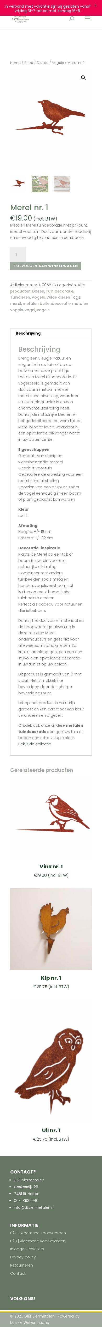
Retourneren (21, 1265)
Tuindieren (20, 297)
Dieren (42, 62)
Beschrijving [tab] (28, 333)
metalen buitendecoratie (47, 303)
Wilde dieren (58, 297)
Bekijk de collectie (34, 744)
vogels (43, 309)
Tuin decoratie (59, 291)
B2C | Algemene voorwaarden (38, 1233)
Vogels (58, 62)
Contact (18, 1273)
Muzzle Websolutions (29, 1322)
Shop (28, 62)
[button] (83, 78)
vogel (30, 309)
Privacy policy (23, 1257)
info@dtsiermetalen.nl (34, 1207)
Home (15, 62)
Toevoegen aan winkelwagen (46, 265)
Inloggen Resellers (27, 1249)
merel (15, 303)
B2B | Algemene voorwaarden (37, 1241)
